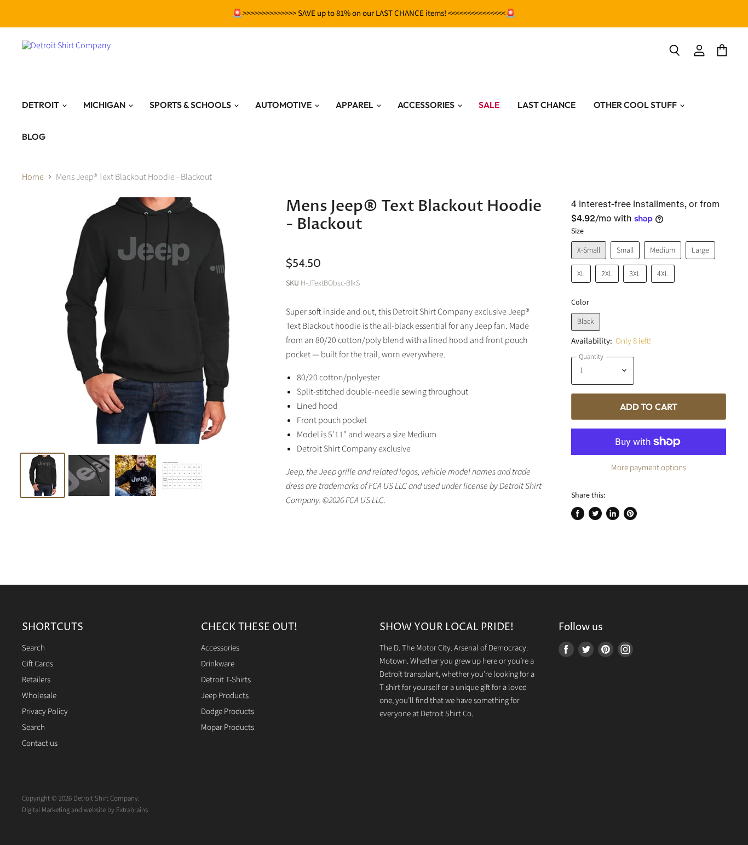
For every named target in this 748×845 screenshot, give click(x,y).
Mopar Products (227, 727)
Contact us (39, 743)
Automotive (284, 104)
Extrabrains (132, 810)
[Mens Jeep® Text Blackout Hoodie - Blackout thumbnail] (89, 475)
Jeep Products (225, 695)
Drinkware (217, 664)
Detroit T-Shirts (226, 680)
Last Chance (546, 104)
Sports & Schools (191, 104)
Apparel (355, 104)
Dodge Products (227, 711)
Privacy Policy (45, 711)
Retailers (36, 680)
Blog (33, 136)
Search (33, 648)
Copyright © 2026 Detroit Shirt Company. (81, 798)
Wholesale (39, 695)
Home (33, 177)
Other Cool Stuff (636, 104)
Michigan (105, 104)
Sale (489, 104)
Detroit (41, 104)
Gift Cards (37, 664)
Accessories (427, 104)
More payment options (648, 467)
